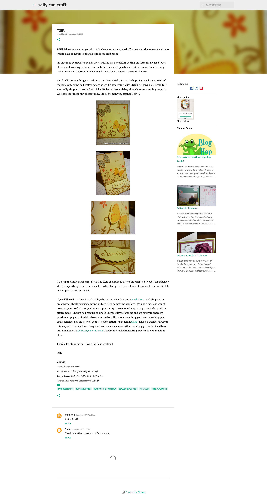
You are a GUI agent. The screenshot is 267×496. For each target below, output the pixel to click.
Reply (68, 423)
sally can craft (52, 4)
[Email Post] (58, 386)
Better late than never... (187, 208)
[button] (58, 40)
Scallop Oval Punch (128, 389)
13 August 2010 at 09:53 (85, 415)
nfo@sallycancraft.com (90, 330)
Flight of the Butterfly (105, 389)
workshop (137, 299)
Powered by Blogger (135, 492)
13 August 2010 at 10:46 (81, 429)
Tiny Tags (144, 389)
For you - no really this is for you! (192, 255)
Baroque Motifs (65, 389)
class (134, 321)
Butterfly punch (83, 389)
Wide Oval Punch (159, 389)
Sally (67, 429)
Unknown (70, 414)
